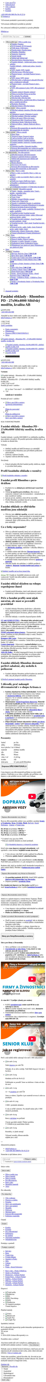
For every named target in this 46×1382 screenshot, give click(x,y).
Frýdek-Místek (10, 1257)
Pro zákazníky (6, 1194)
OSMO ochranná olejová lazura (13, 632)
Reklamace (9, 1233)
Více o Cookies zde (14, 1353)
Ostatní (4, 1224)
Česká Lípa (20, 825)
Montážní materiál (12, 189)
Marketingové (8, 1373)
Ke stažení (9, 1235)
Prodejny (9, 251)
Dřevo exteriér (10, 132)
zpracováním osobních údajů (22, 1161)
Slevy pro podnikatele (13, 1204)
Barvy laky (9, 1182)
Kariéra (8, 9)
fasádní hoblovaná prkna (30, 565)
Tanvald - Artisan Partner (14, 1283)
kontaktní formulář (34, 887)
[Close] (2, 1141)
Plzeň (25, 823)
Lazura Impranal (7, 644)
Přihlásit (30, 1159)
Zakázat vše (5, 1364)
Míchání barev (10, 1212)
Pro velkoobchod (11, 1231)
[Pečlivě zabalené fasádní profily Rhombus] (16, 679)
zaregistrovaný (16, 1005)
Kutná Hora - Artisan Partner (15, 1277)
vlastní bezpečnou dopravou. (26, 702)
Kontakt (8, 11)
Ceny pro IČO (10, 3)
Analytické (7, 1371)
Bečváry (31, 823)
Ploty (8, 235)
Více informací (34, 1345)
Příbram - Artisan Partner (14, 1281)
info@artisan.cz (6, 318)
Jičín (7, 1261)
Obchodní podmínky (12, 1237)
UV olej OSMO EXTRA (10, 620)
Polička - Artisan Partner (14, 1279)
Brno (14, 823)
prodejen (13, 1092)
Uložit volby (5, 1380)
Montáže (8, 1208)
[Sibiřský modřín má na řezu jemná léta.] (15, 571)
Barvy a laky (10, 171)
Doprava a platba (11, 1200)
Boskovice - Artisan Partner (15, 1275)
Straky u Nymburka (12, 1273)
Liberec (12, 825)
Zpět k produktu (6, 325)
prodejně (29, 920)
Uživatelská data (9, 1375)
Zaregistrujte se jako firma (15, 949)
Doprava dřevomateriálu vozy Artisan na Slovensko (18, 873)
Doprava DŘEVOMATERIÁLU (17, 333)
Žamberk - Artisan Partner (14, 1285)
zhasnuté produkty (11, 291)
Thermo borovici (33, 551)
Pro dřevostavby (11, 152)
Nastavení (5, 1366)
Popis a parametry (11, 329)
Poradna (8, 1202)
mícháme (13, 1118)
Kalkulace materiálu (12, 1216)
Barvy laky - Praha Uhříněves (15, 1271)
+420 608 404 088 (13, 14)
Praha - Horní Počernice (13, 1267)
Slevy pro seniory (11, 1206)
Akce (7, 249)
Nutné (6, 1369)
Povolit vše (14, 1366)
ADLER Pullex (7, 652)
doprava (12, 1065)
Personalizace (8, 1378)
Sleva (7, 335)
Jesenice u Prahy (11, 1259)
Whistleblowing (11, 1239)
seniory (17, 724)
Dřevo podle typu (11, 42)
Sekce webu (6, 1170)
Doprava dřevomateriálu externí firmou (14, 895)
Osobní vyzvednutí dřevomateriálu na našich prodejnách (20, 916)
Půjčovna (8, 1210)
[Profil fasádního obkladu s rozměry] (14, 475)
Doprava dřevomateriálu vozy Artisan (14, 817)
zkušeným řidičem (14, 696)
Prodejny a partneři (8, 1247)
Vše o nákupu (10, 7)
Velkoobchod (10, 5)
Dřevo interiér (10, 108)
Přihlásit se (4, 31)
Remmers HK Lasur (8, 638)
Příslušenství (9, 331)
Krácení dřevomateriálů (13, 1214)
